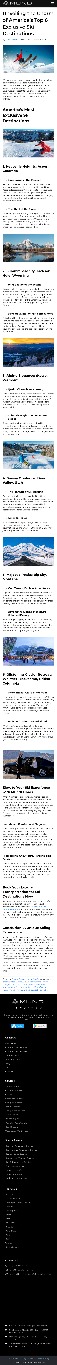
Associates (10, 1043)
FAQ (7, 1067)
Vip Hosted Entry (13, 1174)
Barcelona (10, 1194)
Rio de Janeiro (12, 1247)
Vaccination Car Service (16, 1131)
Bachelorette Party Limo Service (21, 1150)
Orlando (9, 1227)
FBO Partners (12, 1055)
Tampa (8, 1243)
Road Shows (11, 1127)
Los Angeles (11, 1210)
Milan (8, 1219)
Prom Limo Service (15, 1166)
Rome (8, 1239)
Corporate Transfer (14, 1098)
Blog (7, 1063)
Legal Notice (28, 1358)
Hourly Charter (12, 1106)
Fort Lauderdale (13, 1198)
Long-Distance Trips (15, 1111)
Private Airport (12, 1119)
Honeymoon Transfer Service (19, 1158)
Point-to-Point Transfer (16, 1123)
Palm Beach (11, 1231)
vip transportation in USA (35, 990)
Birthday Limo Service (16, 1154)
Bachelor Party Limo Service (19, 1146)
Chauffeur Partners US (16, 1051)
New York (10, 1223)
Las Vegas (10, 1202)
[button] (16, 1007)
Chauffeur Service (14, 1090)
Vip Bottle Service (14, 1170)
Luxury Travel (11, 1115)
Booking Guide (12, 1059)
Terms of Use (13, 1358)
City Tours (10, 1094)
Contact (9, 1071)
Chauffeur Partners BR (16, 1047)
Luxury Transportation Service (26, 979)
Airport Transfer (12, 1086)
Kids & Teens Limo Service (18, 1162)
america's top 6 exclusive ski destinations (22, 982)
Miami (8, 1215)
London (9, 1206)
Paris (7, 1235)
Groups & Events (13, 1102)
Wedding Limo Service (16, 1178)
